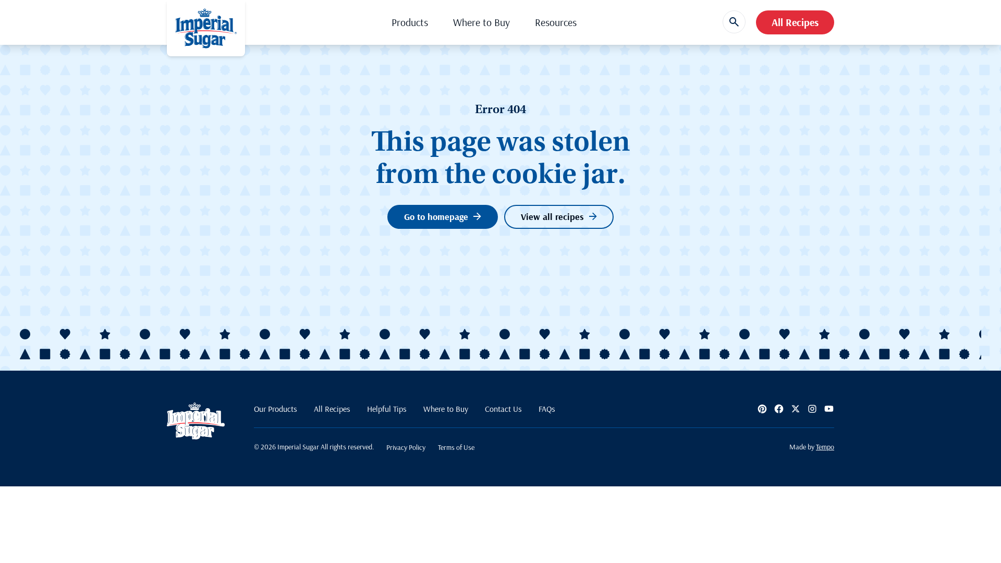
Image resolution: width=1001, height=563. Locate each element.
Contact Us (503, 408)
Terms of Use (456, 447)
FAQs (547, 408)
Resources (556, 22)
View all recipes (552, 217)
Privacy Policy (405, 447)
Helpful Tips (387, 408)
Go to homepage (436, 217)
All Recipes (795, 22)
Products (410, 22)
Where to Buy (481, 22)
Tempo (825, 446)
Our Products (275, 408)
